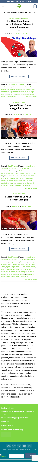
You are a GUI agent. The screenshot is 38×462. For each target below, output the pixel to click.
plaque (12, 183)
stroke (17, 185)
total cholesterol (24, 185)
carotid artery (23, 89)
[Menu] (2, 6)
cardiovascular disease (8, 171)
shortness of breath (7, 185)
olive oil (25, 181)
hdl (2, 176)
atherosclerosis (17, 87)
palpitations (5, 183)
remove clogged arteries (18, 94)
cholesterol (20, 171)
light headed (5, 94)
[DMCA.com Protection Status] (6, 434)
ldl (17, 181)
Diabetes (25, 18)
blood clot (15, 168)
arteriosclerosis (6, 87)
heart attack (5, 92)
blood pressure (24, 168)
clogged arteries (30, 171)
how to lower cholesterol (27, 267)
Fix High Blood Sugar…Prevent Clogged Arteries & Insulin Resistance (19, 24)
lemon (20, 181)
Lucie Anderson (27, 33)
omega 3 (31, 181)
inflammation (11, 181)
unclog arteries (11, 96)
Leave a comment (31, 96)
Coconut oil (5, 173)
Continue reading (19, 76)
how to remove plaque (16, 178)
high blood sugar (28, 92)
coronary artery (14, 173)
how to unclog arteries (23, 269)
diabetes (22, 173)
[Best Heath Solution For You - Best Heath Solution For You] (19, 6)
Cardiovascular (15, 18)
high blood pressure (16, 92)
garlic (34, 173)
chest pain (32, 259)
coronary (31, 262)
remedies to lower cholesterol (24, 183)
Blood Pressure (19, 102)
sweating (14, 276)
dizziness (31, 89)
